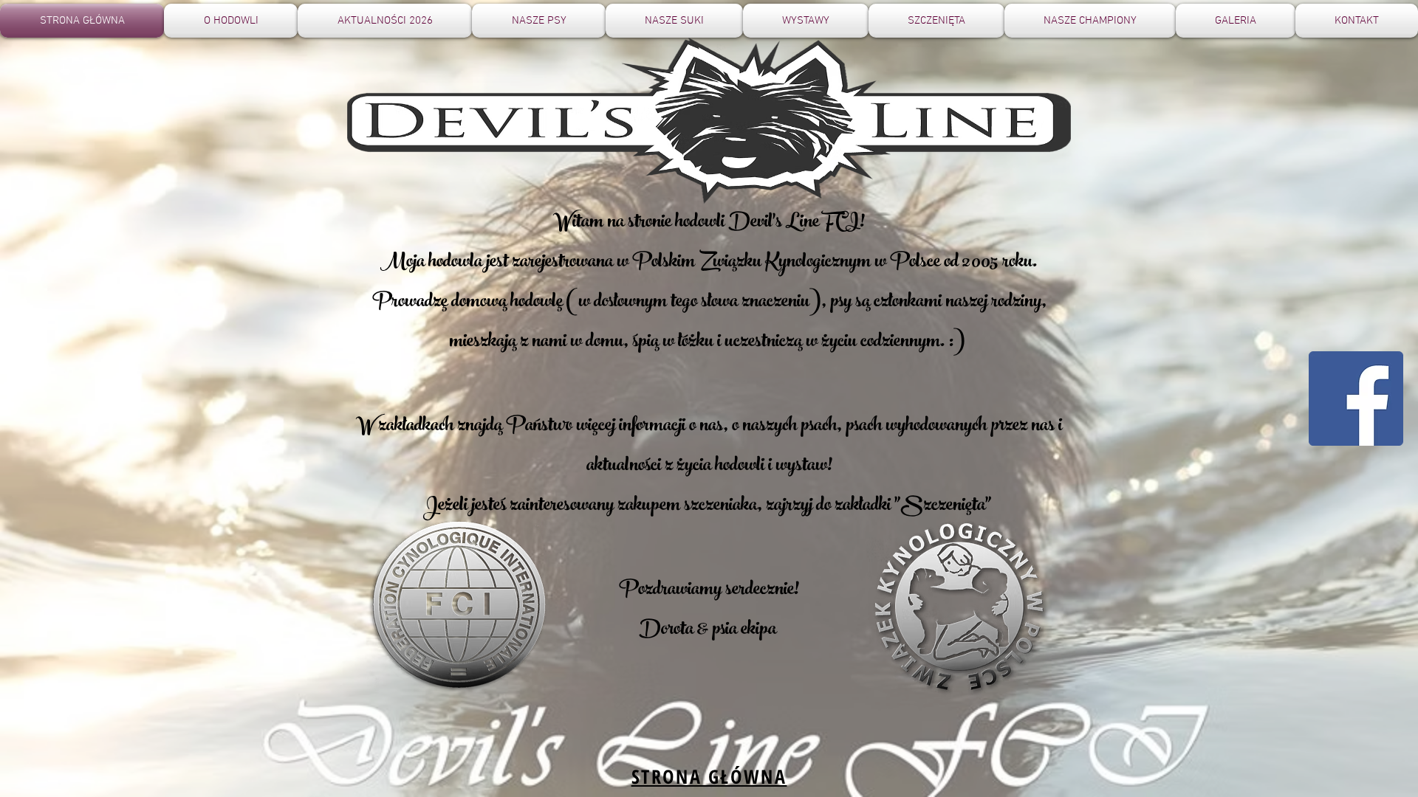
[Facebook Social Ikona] (1356, 398)
